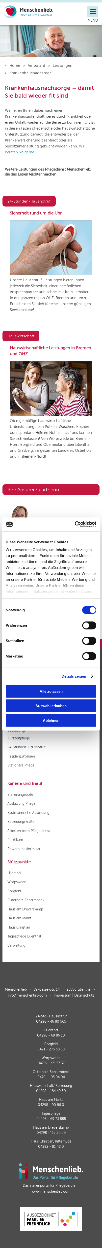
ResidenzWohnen (21, 756)
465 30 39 (51, 1133)
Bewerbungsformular (23, 849)
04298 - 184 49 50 (51, 1091)
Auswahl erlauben (51, 706)
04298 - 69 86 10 (51, 1035)
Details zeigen (74, 676)
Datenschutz (84, 995)
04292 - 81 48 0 (51, 1146)
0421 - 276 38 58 (51, 1049)
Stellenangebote (20, 795)
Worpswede (16, 882)
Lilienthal (14, 873)
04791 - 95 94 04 (51, 1077)
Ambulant (36, 66)
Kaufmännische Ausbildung (28, 813)
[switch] (89, 625)
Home (14, 66)
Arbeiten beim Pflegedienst (28, 831)
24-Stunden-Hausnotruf (26, 747)
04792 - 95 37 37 (51, 1063)
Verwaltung (16, 945)
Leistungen (63, 66)
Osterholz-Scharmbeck (25, 900)
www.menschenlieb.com (51, 1191)
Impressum (62, 995)
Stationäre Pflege (20, 765)
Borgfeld (14, 891)
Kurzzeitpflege (18, 738)
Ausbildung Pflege (21, 803)
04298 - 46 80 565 (51, 1021)
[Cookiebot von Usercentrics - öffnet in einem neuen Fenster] (74, 524)
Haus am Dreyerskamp (25, 909)
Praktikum (15, 840)
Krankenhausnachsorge (30, 73)
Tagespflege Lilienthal (24, 936)
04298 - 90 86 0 (51, 1105)
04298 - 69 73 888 (51, 1119)
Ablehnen (51, 720)
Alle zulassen (51, 691)
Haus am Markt (19, 918)
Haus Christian (18, 927)
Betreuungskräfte (20, 822)
